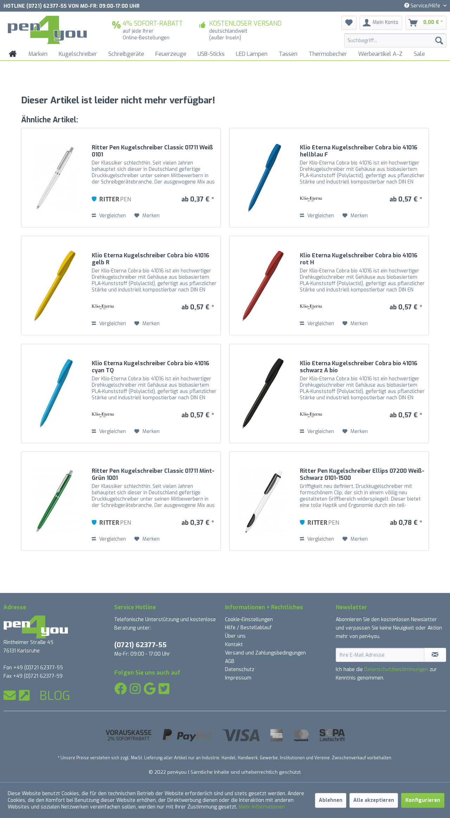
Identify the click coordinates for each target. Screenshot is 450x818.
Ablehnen (330, 800)
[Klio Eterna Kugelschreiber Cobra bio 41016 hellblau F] (263, 177)
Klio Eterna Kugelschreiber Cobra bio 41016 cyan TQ (150, 367)
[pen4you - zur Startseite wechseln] (47, 30)
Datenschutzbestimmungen (396, 669)
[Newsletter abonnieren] (435, 655)
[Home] (13, 53)
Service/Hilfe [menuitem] (425, 5)
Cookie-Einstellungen (249, 619)
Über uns (235, 636)
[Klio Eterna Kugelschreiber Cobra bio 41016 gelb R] (55, 285)
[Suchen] (439, 40)
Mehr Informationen (262, 807)
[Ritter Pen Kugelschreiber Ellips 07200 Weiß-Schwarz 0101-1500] (263, 501)
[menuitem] (395, 40)
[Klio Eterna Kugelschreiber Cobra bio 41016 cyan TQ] (55, 393)
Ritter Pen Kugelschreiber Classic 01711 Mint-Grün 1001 (153, 475)
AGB (229, 661)
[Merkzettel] (348, 23)
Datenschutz (239, 669)
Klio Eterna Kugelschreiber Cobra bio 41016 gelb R (150, 259)
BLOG (54, 696)
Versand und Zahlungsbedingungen (265, 653)
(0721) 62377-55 (140, 644)
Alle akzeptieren (373, 800)
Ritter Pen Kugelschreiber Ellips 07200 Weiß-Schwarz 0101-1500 (362, 475)
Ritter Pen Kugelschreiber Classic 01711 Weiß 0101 (152, 151)
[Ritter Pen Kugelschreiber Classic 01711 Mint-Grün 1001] (55, 501)
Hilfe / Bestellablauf (248, 627)
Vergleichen (112, 215)
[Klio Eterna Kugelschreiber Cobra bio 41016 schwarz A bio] (263, 393)
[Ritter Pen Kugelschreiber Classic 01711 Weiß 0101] (55, 177)
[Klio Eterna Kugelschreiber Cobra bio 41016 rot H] (263, 285)
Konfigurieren (422, 800)
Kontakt (234, 644)
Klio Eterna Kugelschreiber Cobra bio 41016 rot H (358, 259)
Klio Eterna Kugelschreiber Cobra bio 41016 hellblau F (358, 151)
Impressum (238, 678)
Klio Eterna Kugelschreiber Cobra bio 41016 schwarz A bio (358, 367)
